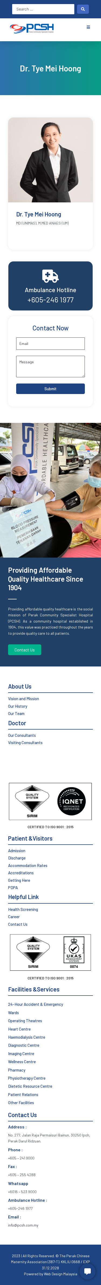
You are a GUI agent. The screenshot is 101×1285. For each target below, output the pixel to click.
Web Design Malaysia (60, 1274)
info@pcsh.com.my (23, 1225)
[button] (88, 27)
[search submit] (83, 9)
